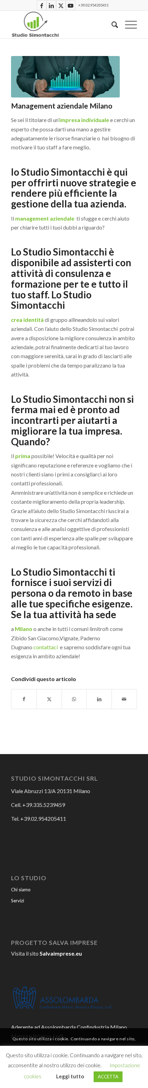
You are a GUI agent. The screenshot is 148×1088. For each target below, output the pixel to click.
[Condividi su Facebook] (23, 699)
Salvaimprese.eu (61, 953)
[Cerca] (111, 24)
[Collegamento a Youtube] (70, 6)
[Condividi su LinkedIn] (99, 699)
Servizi (17, 900)
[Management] (65, 76)
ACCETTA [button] (108, 1076)
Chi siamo (21, 889)
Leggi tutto (70, 1076)
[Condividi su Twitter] (49, 699)
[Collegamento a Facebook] (41, 6)
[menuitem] (111, 24)
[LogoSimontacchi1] (61, 24)
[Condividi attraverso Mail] (124, 699)
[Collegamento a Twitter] (60, 6)
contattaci (45, 647)
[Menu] (127, 24)
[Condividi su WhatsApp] (74, 699)
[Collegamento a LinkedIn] (51, 6)
